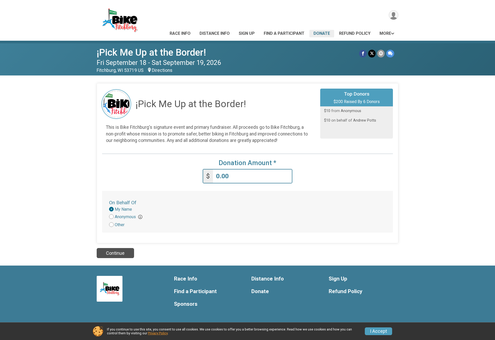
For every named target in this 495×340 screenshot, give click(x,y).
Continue (115, 253)
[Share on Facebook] (363, 53)
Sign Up (247, 33)
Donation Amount (247, 163)
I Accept (378, 331)
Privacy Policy (158, 333)
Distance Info (215, 33)
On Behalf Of (122, 202)
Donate (322, 33)
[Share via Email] (381, 53)
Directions (162, 70)
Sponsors (185, 304)
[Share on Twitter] (372, 53)
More (385, 33)
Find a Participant (284, 33)
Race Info (180, 33)
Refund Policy (354, 33)
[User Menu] (393, 15)
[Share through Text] (390, 53)
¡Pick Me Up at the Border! (151, 52)
